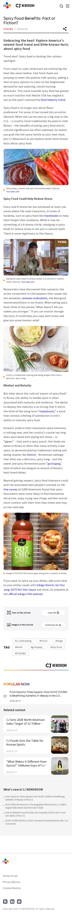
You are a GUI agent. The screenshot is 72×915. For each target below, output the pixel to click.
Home (19, 901)
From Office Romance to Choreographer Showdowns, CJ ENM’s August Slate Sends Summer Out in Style (35, 806)
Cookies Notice (12, 888)
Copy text (52, 612)
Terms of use (10, 876)
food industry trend (53, 99)
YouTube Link (12, 191)
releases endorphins (34, 298)
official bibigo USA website (26, 594)
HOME (7, 5)
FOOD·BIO (8, 28)
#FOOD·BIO (20, 653)
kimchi (31, 454)
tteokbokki (51, 215)
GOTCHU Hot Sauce (23, 589)
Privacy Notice (11, 882)
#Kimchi (19, 647)
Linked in (12, 901)
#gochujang (36, 647)
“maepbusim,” (47, 411)
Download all (51, 624)
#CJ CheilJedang (23, 640)
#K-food (43, 640)
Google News (5, 901)
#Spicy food (56, 647)
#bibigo (59, 640)
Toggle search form (61, 6)
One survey (10, 489)
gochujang (54, 463)
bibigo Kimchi (45, 585)
